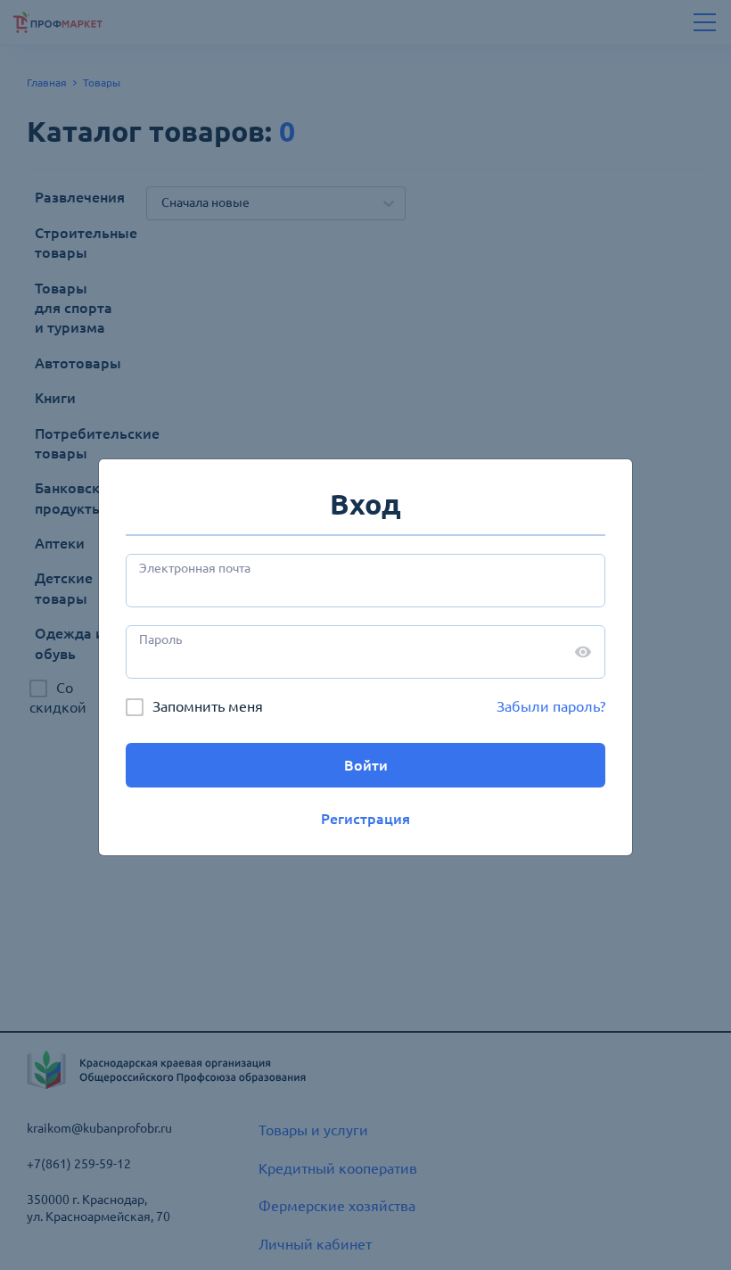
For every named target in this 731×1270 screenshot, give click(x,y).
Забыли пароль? (551, 706)
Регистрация (365, 819)
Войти (366, 765)
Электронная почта (195, 568)
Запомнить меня (207, 706)
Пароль (160, 639)
